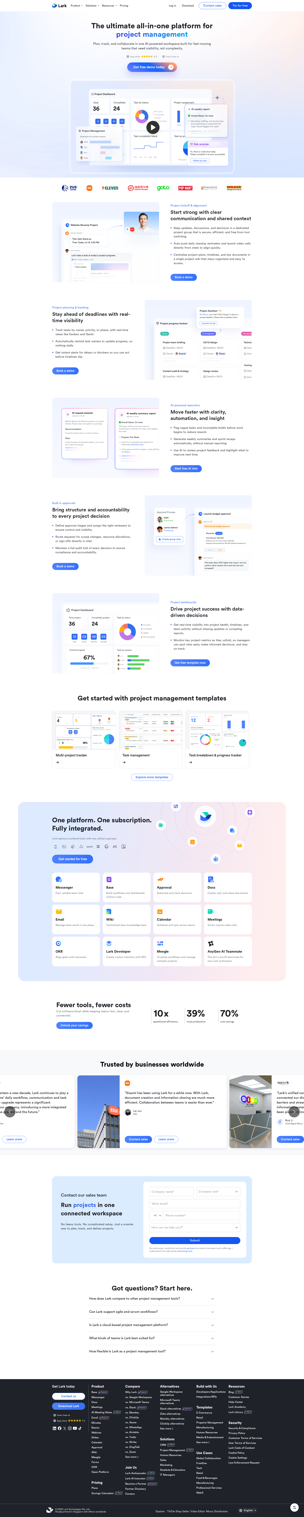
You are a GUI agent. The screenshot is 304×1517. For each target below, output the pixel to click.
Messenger (98, 1397)
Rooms (95, 1427)
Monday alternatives (172, 1418)
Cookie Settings (238, 1457)
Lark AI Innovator (135, 1478)
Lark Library (236, 1412)
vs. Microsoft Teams (137, 1402)
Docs (94, 1402)
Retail (199, 1417)
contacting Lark (184, 1251)
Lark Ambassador (135, 1473)
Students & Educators (172, 1469)
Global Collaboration (208, 1458)
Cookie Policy (237, 1452)
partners (191, 1248)
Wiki (94, 1452)
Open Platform (100, 1472)
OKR (94, 1467)
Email (94, 1417)
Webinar (96, 1432)
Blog (231, 1392)
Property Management (209, 1422)
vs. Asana (131, 1422)
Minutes (96, 1422)
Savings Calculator (102, 1493)
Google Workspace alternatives (171, 1393)
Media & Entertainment (209, 1437)
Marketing (166, 1465)
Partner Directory (135, 1488)
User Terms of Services (242, 1443)
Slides (95, 1437)
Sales (163, 1460)
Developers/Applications (211, 1391)
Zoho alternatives (170, 1413)
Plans (94, 1488)
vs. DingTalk (132, 1447)
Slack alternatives (170, 1408)
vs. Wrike (131, 1442)
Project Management (172, 1450)
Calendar (96, 1442)
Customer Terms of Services (245, 1438)
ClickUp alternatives (172, 1423)
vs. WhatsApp (133, 1427)
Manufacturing (205, 1427)
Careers (130, 1493)
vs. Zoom (130, 1452)
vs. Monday (132, 1412)
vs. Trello (130, 1437)
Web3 (199, 1492)
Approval (96, 1447)
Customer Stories (239, 1397)
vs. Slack (130, 1407)
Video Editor (197, 1511)
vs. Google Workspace (138, 1397)
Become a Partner (135, 1483)
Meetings (97, 1407)
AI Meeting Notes (101, 1412)
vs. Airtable (132, 1432)
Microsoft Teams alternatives (170, 1402)
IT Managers (167, 1474)
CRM (163, 1444)
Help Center (236, 1402)
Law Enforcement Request (244, 1462)
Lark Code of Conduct (242, 1447)
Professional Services (209, 1487)
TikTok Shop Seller (178, 1511)
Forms (95, 1462)
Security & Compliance (242, 1428)
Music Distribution (217, 1511)
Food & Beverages (206, 1478)
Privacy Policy (237, 1433)
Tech (199, 1468)
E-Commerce (204, 1412)
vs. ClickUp (132, 1417)
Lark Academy (237, 1407)
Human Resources (170, 1455)
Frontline (201, 1463)
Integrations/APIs (206, 1396)
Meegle (95, 1457)
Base (94, 1392)
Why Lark (131, 1392)
